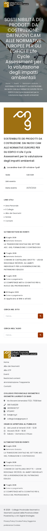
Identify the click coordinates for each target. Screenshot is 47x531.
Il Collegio (9, 209)
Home (8, 83)
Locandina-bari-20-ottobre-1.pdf (23, 167)
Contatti (9, 221)
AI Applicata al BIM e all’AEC (17, 298)
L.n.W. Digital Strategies (24, 516)
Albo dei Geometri (13, 213)
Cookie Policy (21, 521)
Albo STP (7, 370)
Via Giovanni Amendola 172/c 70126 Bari (24, 400)
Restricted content (12, 378)
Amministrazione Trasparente (17, 382)
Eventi (16, 83)
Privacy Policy (9, 521)
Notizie (8, 217)
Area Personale (11, 205)
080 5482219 (12, 404)
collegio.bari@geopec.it (17, 419)
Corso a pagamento (14, 279)
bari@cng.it (12, 415)
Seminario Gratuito (30, 83)
